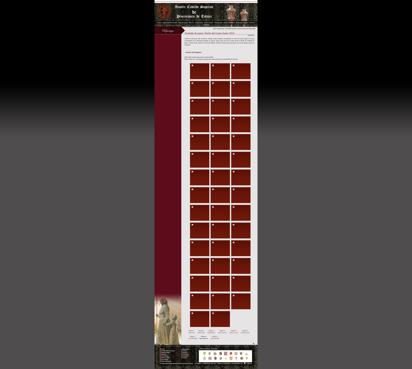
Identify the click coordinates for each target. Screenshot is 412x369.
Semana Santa (183, 22)
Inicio (159, 22)
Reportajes (239, 22)
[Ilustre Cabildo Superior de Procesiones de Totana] (164, 11)
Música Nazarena (229, 22)
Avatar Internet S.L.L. (238, 363)
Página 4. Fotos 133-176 (222, 331)
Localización (199, 22)
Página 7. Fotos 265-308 (193, 337)
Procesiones (218, 22)
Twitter (185, 357)
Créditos (249, 363)
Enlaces (251, 22)
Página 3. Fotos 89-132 (211, 331)
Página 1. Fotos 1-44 (192, 331)
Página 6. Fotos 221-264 (245, 331)
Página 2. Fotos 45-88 (201, 331)
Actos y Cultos (208, 22)
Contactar (206, 25)
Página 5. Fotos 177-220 (233, 331)
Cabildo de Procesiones (169, 22)
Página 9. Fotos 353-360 (215, 337)
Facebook (186, 356)
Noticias (191, 22)
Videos (246, 22)
